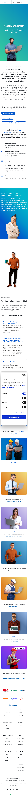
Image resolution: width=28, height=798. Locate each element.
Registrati (20, 757)
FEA (7, 757)
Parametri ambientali (7, 122)
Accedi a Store (19, 2)
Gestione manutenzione (8, 113)
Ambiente (20, 741)
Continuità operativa (7, 744)
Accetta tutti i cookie (14, 417)
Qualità (7, 738)
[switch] (24, 398)
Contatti (7, 725)
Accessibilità (20, 744)
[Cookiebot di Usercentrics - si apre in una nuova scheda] (20, 375)
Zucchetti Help (20, 767)
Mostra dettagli (20, 412)
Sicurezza (7, 741)
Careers (7, 728)
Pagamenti (20, 764)
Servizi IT (8, 754)
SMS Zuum (7, 760)
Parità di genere (20, 738)
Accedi (20, 754)
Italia (14, 794)
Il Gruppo (8, 712)
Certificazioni (20, 722)
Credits (20, 725)
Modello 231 (20, 719)
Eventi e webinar (7, 715)
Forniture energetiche (7, 118)
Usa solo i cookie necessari (14, 422)
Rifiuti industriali (21, 122)
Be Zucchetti (7, 719)
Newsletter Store (20, 770)
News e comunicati (7, 722)
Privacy (20, 712)
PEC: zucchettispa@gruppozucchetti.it (13, 778)
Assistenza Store (20, 761)
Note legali (20, 715)
